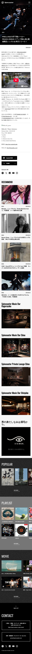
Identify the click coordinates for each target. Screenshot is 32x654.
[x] (6, 173)
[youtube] (13, 173)
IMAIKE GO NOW (21, 114)
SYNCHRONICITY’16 (8, 118)
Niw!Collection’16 (7, 116)
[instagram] (17, 173)
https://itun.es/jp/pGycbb (11, 144)
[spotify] (2, 173)
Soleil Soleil (7, 109)
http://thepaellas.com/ (12, 148)
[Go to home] (7, 2)
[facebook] (10, 173)
